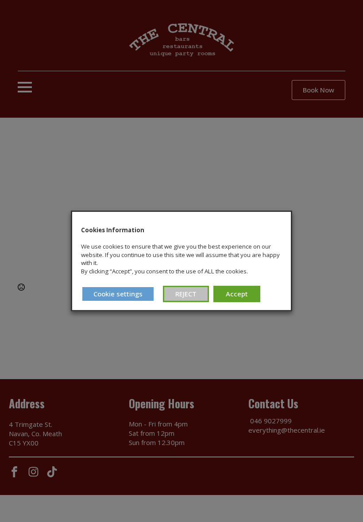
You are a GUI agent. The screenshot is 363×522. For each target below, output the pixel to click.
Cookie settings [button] (118, 293)
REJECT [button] (186, 293)
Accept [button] (237, 293)
